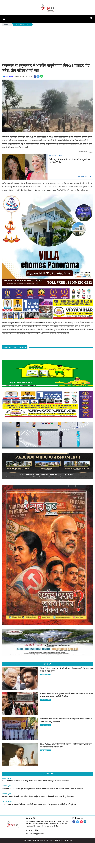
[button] (4, 19)
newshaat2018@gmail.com (35, 834)
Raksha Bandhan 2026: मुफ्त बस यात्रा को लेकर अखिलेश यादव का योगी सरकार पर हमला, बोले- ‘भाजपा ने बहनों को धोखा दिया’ (42, 789)
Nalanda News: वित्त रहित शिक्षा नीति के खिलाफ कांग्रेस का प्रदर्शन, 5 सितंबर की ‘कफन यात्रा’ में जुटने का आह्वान (38, 796)
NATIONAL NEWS (22, 25)
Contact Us (32, 830)
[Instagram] (81, 821)
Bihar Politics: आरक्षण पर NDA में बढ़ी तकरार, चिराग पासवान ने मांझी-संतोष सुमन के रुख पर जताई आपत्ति (35, 781)
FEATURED (47, 774)
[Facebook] (73, 821)
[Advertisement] (47, 44)
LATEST (47, 664)
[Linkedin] (85, 821)
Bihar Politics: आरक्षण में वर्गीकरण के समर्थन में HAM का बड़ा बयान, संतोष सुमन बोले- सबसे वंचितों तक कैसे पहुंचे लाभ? (39, 804)
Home (6, 25)
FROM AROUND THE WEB (15, 347)
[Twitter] (77, 821)
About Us (31, 818)
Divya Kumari (9, 76)
